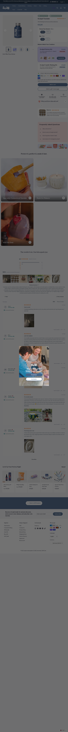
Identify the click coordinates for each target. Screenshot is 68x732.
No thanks (34, 379)
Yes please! (34, 374)
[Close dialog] (47, 348)
